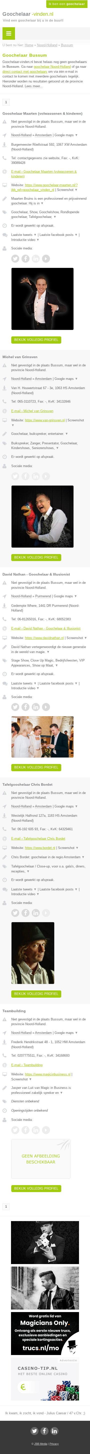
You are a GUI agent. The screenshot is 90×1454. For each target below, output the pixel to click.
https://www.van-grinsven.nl (45, 420)
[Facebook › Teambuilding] (26, 1130)
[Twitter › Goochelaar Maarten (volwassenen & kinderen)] (15, 259)
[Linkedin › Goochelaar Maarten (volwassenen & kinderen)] (36, 259)
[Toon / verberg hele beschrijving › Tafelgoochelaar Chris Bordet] (49, 857)
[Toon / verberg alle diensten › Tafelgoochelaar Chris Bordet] (49, 869)
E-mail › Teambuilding (26, 1065)
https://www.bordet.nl (40, 848)
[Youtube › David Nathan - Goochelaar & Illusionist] (46, 707)
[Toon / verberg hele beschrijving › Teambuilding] (49, 1090)
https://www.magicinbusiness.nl (47, 1074)
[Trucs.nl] (45, 1314)
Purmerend (43, 596)
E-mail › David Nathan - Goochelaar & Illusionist (45, 628)
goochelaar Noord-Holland (52, 66)
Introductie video (25, 240)
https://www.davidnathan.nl (44, 638)
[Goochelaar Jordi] (45, 1223)
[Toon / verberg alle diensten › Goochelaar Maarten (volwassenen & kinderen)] (49, 214)
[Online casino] (45, 1360)
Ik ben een (67, 4)
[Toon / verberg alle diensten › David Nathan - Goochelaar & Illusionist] (49, 663)
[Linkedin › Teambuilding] (36, 1130)
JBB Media (40, 1443)
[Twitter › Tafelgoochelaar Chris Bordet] (15, 913)
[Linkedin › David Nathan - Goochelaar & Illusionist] (36, 707)
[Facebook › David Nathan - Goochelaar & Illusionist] (26, 707)
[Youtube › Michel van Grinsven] (46, 476)
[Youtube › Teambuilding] (46, 1130)
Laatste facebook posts (59, 235)
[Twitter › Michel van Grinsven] (15, 476)
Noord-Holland (21, 135)
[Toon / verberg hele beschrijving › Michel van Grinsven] (49, 433)
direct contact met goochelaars (24, 71)
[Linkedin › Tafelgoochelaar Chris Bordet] (36, 913)
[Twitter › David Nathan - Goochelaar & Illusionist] (15, 707)
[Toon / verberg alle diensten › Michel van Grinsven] (49, 446)
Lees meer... (34, 86)
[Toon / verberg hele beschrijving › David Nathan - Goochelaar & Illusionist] (49, 649)
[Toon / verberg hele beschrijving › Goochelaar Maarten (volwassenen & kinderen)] (49, 201)
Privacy (54, 1443)
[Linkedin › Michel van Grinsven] (36, 476)
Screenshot (67, 190)
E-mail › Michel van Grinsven (32, 411)
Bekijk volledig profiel (36, 340)
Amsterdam (43, 135)
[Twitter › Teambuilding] (15, 1130)
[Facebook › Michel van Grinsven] (26, 476)
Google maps (66, 135)
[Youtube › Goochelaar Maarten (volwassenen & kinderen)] (46, 259)
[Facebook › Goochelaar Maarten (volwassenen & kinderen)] (26, 259)
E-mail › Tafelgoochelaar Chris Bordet (38, 838)
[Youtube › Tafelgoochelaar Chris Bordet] (46, 913)
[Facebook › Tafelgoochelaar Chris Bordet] (26, 913)
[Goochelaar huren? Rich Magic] (45, 1269)
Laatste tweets (24, 235)
